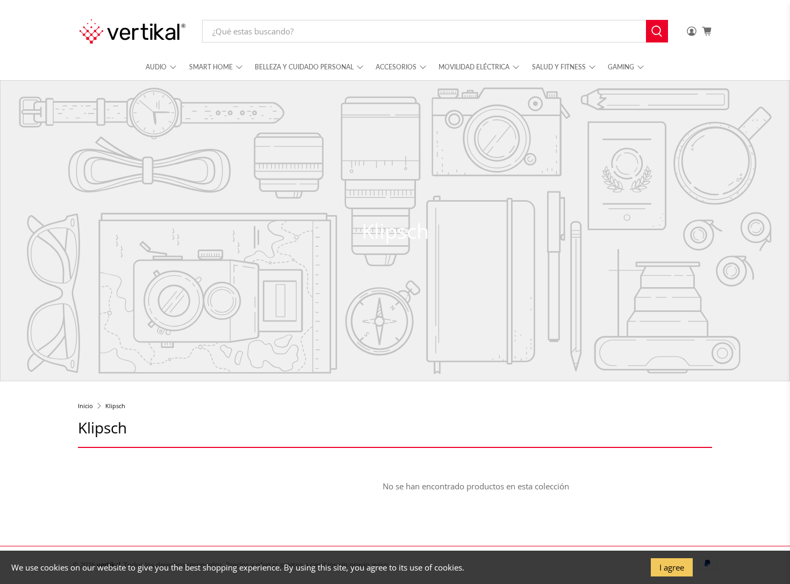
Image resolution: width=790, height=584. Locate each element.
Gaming (621, 67)
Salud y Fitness (559, 67)
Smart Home (211, 67)
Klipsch (115, 406)
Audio (156, 67)
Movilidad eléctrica (474, 67)
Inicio (85, 406)
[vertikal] (132, 31)
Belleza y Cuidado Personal (304, 67)
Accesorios (396, 67)
